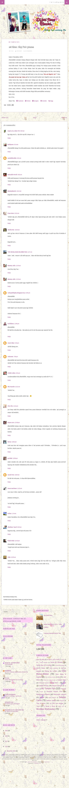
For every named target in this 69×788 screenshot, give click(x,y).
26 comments (28, 51)
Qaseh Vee (11, 475)
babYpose (10, 144)
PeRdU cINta (11, 373)
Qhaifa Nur (11, 230)
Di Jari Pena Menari (31, 762)
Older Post (64, 118)
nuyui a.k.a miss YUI (14, 131)
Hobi (46, 677)
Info (58, 677)
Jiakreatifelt (37, 763)
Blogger (47, 762)
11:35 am (18, 266)
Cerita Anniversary (59, 665)
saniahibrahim (12, 158)
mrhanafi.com (9, 702)
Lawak (64, 683)
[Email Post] (4, 105)
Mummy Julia (11, 266)
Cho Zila (10, 406)
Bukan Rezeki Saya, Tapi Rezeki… (13, 696)
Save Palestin (52, 697)
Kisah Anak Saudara (44, 683)
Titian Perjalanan (10, 694)
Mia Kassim (11, 387)
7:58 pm (16, 357)
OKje (9, 557)
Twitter (28, 101)
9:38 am (19, 527)
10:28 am (17, 475)
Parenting (63, 689)
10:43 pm (17, 541)
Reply (9, 138)
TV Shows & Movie (49, 706)
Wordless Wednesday (45, 709)
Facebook (20, 101)
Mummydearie (12, 191)
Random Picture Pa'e (54, 691)
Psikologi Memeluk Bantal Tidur (52, 633)
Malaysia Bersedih (57, 686)
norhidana (11, 324)
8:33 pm (18, 373)
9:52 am (20, 175)
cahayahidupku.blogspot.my (16, 293)
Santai (42, 697)
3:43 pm (17, 343)
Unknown (10, 357)
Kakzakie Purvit (12, 175)
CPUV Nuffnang (54, 668)
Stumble (44, 101)
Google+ (36, 101)
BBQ (63, 659)
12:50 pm (14, 442)
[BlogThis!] (9, 105)
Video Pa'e (61, 706)
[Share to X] (11, 105)
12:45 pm (16, 324)
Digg (51, 101)
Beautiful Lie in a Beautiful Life (14, 710)
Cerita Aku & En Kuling (44, 665)
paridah (10, 458)
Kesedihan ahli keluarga (49, 680)
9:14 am (16, 144)
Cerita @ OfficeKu (56, 662)
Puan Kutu (11, 213)
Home (34, 118)
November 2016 (11, 751)
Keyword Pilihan (61, 680)
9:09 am (22, 131)
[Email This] (8, 105)
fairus (9, 442)
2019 (6, 731)
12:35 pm (27, 293)
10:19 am (16, 213)
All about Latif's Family (53, 659)
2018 (6, 736)
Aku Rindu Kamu (48, 615)
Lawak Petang (43, 685)
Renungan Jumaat (60, 694)
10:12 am (19, 191)
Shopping (61, 700)
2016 (6, 747)
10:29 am (17, 230)
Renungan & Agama (43, 694)
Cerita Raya (40, 668)
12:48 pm (17, 422)
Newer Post (5, 118)
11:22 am (19, 488)
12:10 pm (15, 406)
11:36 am (18, 279)
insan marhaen (12, 488)
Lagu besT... (55, 683)
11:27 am (29, 252)
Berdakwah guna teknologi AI (12, 704)
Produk (41, 691)
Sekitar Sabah (51, 700)
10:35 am (13, 557)
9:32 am (19, 158)
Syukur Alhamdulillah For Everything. (14, 680)
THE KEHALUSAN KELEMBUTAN (17, 252)
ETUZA (7, 678)
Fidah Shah (11, 541)
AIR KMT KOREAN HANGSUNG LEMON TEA (16, 672)
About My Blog (40, 659)
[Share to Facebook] (13, 105)
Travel (38, 706)
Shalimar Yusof (12, 527)
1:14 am (14, 513)
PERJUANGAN (8, 664)
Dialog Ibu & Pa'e (51, 671)
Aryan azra (11, 422)
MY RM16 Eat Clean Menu (11, 711)
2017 (6, 741)
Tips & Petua (41, 703)
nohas (9, 513)
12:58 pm (15, 458)
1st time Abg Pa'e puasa (21, 47)
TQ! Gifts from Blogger (56, 703)
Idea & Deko (52, 677)
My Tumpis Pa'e (14, 42)
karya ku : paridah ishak (12, 663)
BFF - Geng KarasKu (42, 662)
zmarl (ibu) (11, 343)
